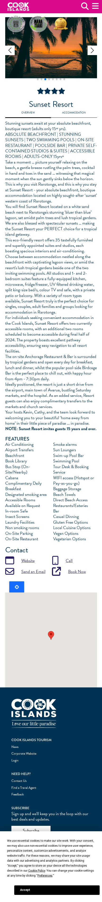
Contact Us (19, 780)
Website (28, 560)
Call (69, 560)
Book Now (77, 571)
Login (15, 760)
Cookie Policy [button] (36, 870)
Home (18, 6)
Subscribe (31, 830)
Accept (25, 890)
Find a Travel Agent (23, 787)
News (15, 746)
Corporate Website (23, 753)
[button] (10, 50)
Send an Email (33, 571)
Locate (16, 586)
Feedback (17, 794)
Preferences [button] (44, 875)
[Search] (85, 8)
